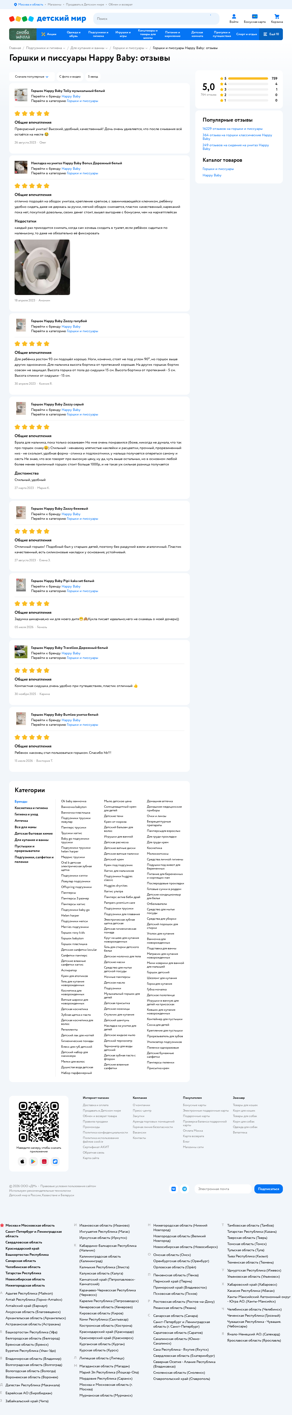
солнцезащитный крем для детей (120, 808)
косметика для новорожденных (72, 992)
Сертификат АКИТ (96, 1147)
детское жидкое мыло (119, 1035)
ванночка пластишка (75, 813)
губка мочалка (157, 989)
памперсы (68, 893)
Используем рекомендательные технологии (40, 1191)
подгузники (112, 988)
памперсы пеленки (160, 1062)
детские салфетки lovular (79, 950)
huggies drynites (116, 886)
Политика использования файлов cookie (101, 1139)
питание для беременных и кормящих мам (165, 876)
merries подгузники (75, 927)
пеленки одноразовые (163, 1048)
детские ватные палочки (121, 854)
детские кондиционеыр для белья (164, 896)
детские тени (113, 816)
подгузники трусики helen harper (76, 849)
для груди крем (158, 842)
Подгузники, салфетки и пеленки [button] (34, 859)
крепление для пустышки (165, 1030)
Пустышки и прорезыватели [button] (27, 848)
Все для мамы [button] (25, 827)
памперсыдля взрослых (163, 831)
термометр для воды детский (118, 1048)
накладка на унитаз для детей (120, 1027)
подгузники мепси (74, 921)
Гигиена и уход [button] (26, 814)
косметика (154, 848)
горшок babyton (72, 938)
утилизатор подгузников (164, 1042)
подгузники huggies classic (118, 878)
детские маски (114, 962)
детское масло (114, 982)
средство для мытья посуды (161, 911)
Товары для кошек (245, 1105)
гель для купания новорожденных (72, 983)
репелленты (69, 1029)
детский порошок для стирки (162, 926)
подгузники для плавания (122, 914)
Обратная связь (93, 1152)
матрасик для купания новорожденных (162, 955)
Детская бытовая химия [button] (34, 833)
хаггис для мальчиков (119, 871)
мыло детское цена (117, 801)
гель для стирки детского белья (121, 949)
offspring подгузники (76, 887)
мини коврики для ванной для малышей (165, 965)
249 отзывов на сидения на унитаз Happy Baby (236, 147)
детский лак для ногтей (77, 1035)
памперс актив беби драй (122, 897)
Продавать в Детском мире (102, 1110)
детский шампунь (116, 1020)
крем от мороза (115, 822)
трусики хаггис (71, 833)
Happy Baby (212, 175)
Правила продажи (95, 1121)
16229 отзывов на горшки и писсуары (233, 128)
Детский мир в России (25, 1195)
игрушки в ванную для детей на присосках (163, 1002)
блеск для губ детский (76, 1047)
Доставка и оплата (95, 1105)
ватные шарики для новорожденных (74, 1001)
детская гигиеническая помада (120, 930)
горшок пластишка (74, 944)
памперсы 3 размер (75, 898)
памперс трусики (73, 827)
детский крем (114, 859)
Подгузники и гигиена (44, 48)
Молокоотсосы (158, 854)
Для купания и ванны (87, 48)
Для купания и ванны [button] (32, 840)
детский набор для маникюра (74, 1054)
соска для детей (158, 1025)
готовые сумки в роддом (164, 889)
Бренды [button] (21, 801)
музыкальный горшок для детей (122, 995)
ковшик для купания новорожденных (161, 1011)
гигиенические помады (77, 1041)
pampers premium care (119, 903)
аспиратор (69, 970)
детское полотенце (161, 995)
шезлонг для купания (162, 978)
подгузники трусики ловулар (76, 820)
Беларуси (67, 1195)
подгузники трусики (118, 908)
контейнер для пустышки (164, 1019)
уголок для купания (160, 933)
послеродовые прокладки (165, 883)
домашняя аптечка (160, 801)
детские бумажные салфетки (160, 1055)
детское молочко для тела (122, 956)
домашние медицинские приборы (164, 808)
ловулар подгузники (75, 881)
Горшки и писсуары (128, 48)
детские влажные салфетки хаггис (73, 962)
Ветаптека (240, 1132)
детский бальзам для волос (118, 829)
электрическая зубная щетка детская (119, 921)
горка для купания (159, 984)
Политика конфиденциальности (105, 1132)
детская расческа (116, 842)
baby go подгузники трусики (75, 840)
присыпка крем (158, 1068)
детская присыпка (117, 1003)
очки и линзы (156, 816)
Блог (186, 1141)
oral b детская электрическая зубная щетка (76, 866)
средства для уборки (161, 919)
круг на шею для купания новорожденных (121, 939)
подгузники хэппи (74, 875)
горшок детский (158, 972)
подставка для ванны (161, 948)
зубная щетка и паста (76, 1015)
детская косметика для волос (77, 1022)
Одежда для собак (245, 1127)
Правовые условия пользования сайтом (68, 1186)
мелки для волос (73, 1061)
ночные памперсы (117, 977)
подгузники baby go (75, 910)
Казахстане (49, 1195)
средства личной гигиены (165, 859)
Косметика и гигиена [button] (31, 808)
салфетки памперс (74, 955)
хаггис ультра (113, 891)
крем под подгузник (118, 865)
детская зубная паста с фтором (120, 1057)
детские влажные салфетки (116, 1066)
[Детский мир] (47, 19)
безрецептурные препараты (159, 823)
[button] (271, 34)
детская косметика (74, 1009)
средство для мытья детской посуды (118, 969)
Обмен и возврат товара (100, 1116)
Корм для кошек (244, 1110)
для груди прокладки (162, 836)
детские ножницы (117, 1009)
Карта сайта (91, 1158)
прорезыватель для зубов (165, 1036)
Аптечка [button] (21, 820)
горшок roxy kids (73, 933)
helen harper (70, 915)
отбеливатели (157, 904)
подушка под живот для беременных (163, 866)
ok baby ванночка (73, 801)
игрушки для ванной (118, 836)
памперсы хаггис (73, 904)
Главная (15, 48)
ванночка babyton (74, 807)
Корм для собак (244, 1121)
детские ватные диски (120, 848)
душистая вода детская (77, 1067)
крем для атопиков (74, 976)
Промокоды (91, 1127)
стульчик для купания (119, 1014)
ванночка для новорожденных (158, 941)
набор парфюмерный (76, 1073)
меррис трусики (73, 857)
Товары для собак (245, 1116)
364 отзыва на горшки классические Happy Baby (237, 137)
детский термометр (118, 1041)
